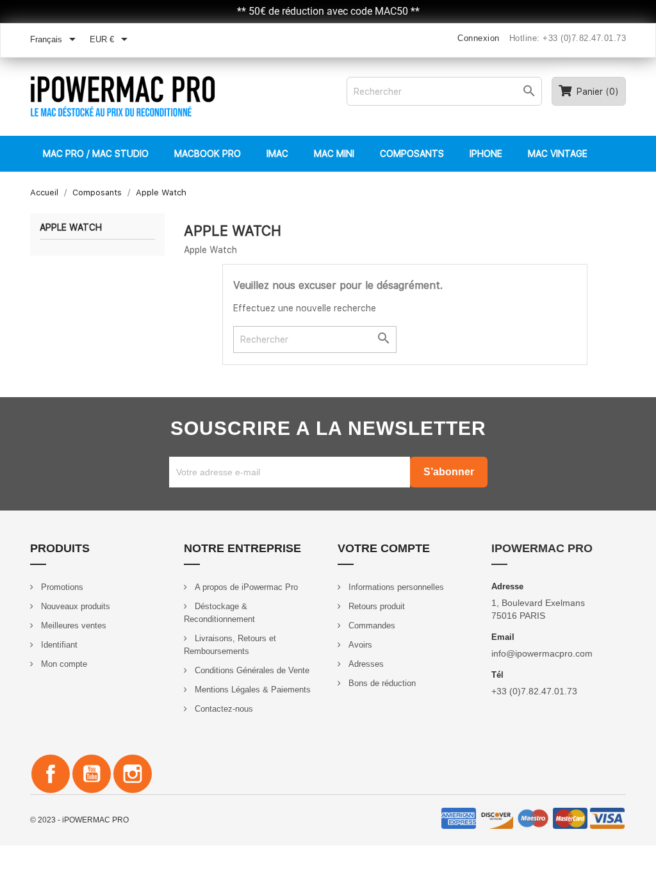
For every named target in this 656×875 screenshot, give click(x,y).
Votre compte (384, 548)
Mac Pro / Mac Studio (96, 154)
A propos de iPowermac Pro (245, 587)
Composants (412, 154)
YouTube (91, 774)
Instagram (132, 774)
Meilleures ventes (72, 625)
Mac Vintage (557, 154)
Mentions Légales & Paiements (251, 689)
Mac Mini (334, 154)
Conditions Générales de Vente (250, 670)
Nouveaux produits (74, 606)
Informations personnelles (395, 587)
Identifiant (58, 645)
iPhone (486, 154)
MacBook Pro (207, 154)
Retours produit (375, 606)
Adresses (365, 664)
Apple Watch (71, 228)
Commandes (370, 625)
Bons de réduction (381, 683)
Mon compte (62, 664)
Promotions (60, 587)
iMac (277, 154)
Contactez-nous (222, 709)
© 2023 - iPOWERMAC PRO (79, 819)
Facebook (50, 774)
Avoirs (359, 645)
